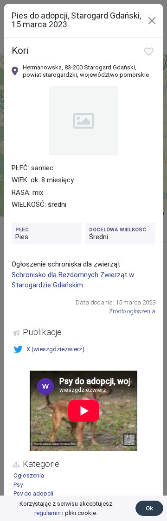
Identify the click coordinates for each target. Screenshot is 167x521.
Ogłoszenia (28, 475)
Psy (18, 484)
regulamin (47, 512)
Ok (149, 508)
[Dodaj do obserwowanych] (149, 51)
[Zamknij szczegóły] (152, 20)
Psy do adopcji (33, 493)
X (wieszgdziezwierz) (55, 349)
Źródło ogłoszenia (132, 311)
